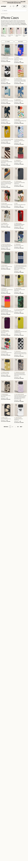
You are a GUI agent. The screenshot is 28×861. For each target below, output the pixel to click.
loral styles (23, 23)
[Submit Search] (2, 10)
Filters (8, 41)
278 (18, 426)
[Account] (10, 6)
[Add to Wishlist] (3, 45)
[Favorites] (13, 6)
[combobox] (14, 10)
